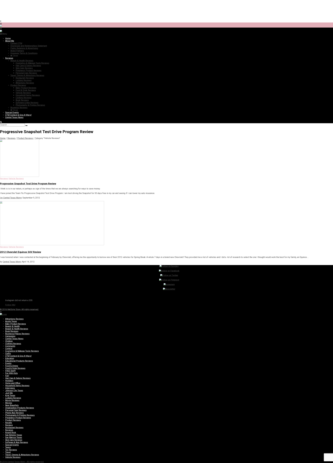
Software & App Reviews (16, 442)
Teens (8, 447)
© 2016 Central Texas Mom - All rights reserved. (22, 462)
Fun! (7, 375)
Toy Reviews (11, 450)
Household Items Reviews (17, 385)
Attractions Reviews (14, 319)
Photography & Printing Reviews (20, 415)
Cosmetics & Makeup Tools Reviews (22, 351)
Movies (8, 403)
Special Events (12, 445)
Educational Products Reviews (19, 361)
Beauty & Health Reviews (16, 329)
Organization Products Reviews (19, 408)
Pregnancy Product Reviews (18, 417)
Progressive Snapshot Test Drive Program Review (28, 183)
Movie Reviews (12, 400)
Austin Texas (11, 321)
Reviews (11, 138)
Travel (8, 452)
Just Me (9, 393)
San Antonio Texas (13, 435)
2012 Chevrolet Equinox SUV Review (20, 252)
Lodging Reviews (13, 398)
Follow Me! (10, 305)
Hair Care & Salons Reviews (18, 378)
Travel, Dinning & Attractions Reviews (22, 455)
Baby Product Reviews (15, 324)
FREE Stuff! (10, 371)
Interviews (10, 388)
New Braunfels (12, 405)
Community (10, 346)
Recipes (9, 425)
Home (2, 138)
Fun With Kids (11, 373)
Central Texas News (14, 338)
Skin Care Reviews (13, 440)
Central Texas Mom (12, 198)
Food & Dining (11, 366)
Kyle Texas (10, 395)
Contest (8, 348)
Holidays (9, 380)
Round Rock (10, 432)
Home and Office (12, 383)
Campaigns (10, 336)
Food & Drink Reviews (15, 368)
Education (9, 358)
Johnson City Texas (14, 390)
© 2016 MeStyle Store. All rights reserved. (19, 309)
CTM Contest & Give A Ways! (18, 356)
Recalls (8, 422)
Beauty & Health (12, 326)
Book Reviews (11, 331)
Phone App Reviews (14, 413)
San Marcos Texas (13, 437)
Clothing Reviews (13, 343)
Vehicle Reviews (12, 457)
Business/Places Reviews (17, 333)
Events (8, 363)
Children (9, 341)
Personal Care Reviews (16, 410)
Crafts (8, 353)
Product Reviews (25, 138)
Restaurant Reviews (14, 427)
